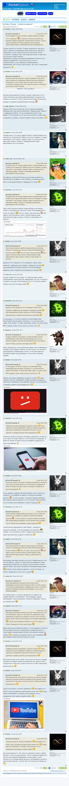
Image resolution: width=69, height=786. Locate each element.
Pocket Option (6, 773)
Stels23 (9, 305)
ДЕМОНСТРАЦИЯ (31, 13)
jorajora (9, 163)
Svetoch (9, 33)
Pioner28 (10, 246)
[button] (41, 27)
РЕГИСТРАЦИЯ (42, 13)
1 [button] (47, 26)
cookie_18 (10, 334)
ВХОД (50, 13)
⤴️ (15, 19)
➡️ (32, 19)
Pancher (9, 76)
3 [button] (51, 26)
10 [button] (58, 26)
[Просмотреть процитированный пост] (19, 34)
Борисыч (10, 581)
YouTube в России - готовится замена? (17, 24)
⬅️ (24, 19)
